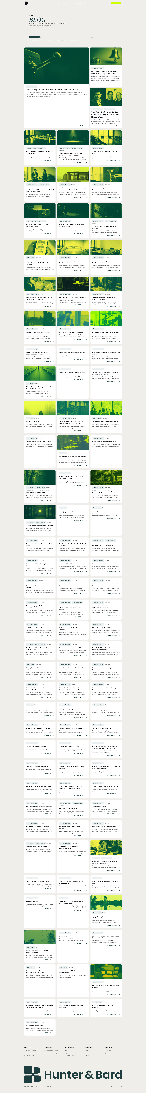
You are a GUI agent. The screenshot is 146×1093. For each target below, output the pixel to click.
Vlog (66, 1053)
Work (74, 3)
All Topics (34, 36)
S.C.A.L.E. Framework (70, 1055)
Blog (66, 1050)
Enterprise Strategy (69, 36)
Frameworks (35, 40)
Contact (87, 1055)
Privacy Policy (47, 1086)
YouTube (109, 1050)
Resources (69, 1047)
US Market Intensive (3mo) (51, 1050)
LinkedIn (109, 1053)
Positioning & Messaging (30, 1050)
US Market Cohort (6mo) (50, 1053)
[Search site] (84, 3)
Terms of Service (54, 1086)
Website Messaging (29, 1055)
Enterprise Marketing (50, 36)
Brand (58, 40)
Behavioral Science (71, 40)
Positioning (48, 40)
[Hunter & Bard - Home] (26, 3)
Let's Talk (114, 3)
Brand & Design (99, 36)
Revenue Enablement (29, 1058)
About (79, 3)
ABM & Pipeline (85, 36)
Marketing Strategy (29, 1053)
